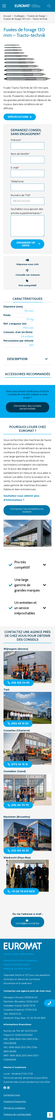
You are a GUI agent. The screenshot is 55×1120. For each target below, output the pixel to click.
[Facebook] (5, 1087)
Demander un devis (26, 244)
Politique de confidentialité (17, 1114)
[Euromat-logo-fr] (27, 5)
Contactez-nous (12, 1095)
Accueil (7, 16)
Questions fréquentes (15, 1101)
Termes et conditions (14, 1108)
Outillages (19, 16)
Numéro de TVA (21, 195)
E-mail (15, 167)
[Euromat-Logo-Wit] (27, 946)
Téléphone (17, 181)
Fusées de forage (36, 16)
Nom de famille (20, 153)
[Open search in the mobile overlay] (49, 5)
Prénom (16, 140)
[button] (4, 6)
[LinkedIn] (8, 1087)
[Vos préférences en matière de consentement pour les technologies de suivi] (50, 1115)
